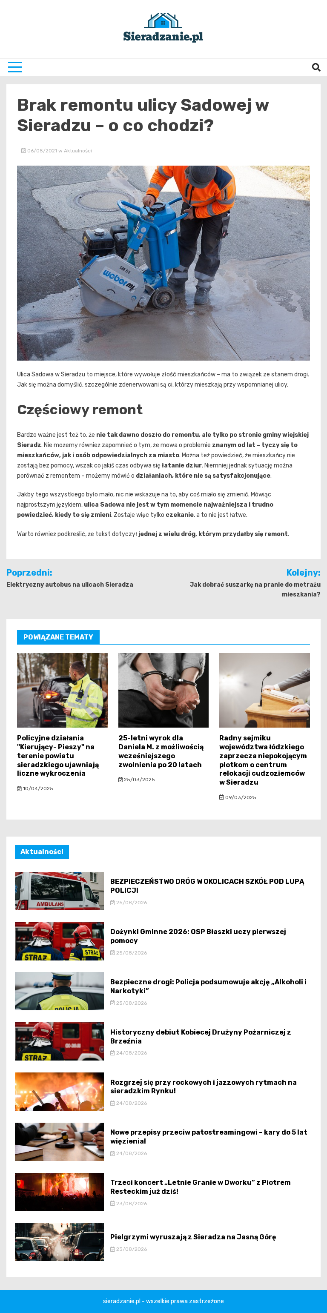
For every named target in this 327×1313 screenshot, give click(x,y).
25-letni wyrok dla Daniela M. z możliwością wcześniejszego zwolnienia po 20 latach (161, 751)
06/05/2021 (42, 151)
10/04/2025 (37, 788)
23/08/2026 (131, 1204)
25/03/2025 (139, 780)
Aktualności (78, 151)
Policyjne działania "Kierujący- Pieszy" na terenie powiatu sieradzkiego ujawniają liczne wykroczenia (58, 755)
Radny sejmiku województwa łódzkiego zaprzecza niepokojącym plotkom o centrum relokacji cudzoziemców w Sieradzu (263, 760)
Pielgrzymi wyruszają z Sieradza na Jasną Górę (193, 1237)
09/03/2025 (240, 797)
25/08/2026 (131, 903)
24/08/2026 (131, 1053)
